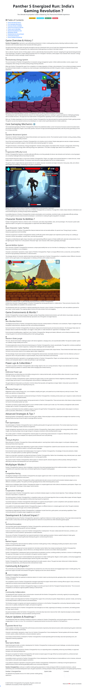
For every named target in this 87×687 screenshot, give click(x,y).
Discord (68, 677)
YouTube (67, 675)
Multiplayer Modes (12, 32)
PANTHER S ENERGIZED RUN (15, 2)
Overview (51, 2)
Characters (64, 2)
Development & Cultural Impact (16, 34)
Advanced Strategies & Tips (15, 30)
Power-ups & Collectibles (14, 29)
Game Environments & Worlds (15, 27)
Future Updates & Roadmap (15, 37)
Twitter (67, 673)
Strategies (70, 2)
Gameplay (57, 2)
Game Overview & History (14, 22)
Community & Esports (13, 35)
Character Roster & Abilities (15, 26)
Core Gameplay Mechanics (14, 24)
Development (77, 2)
